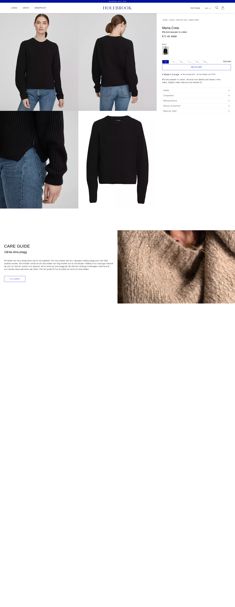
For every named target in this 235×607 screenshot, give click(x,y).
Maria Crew (194, 20)
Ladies (14, 8)
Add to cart (196, 67)
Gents (26, 8)
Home (165, 20)
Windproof (40, 8)
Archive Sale (181, 20)
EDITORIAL (195, 8)
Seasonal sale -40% (117, 1)
